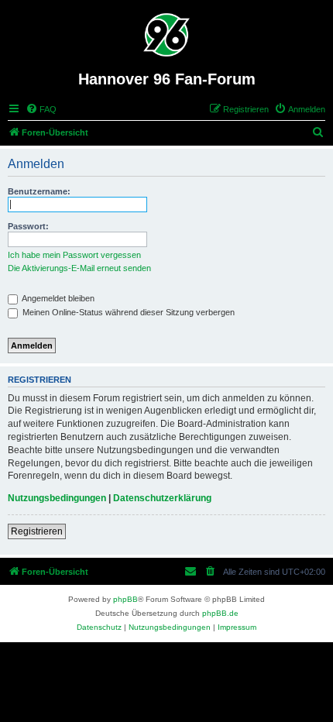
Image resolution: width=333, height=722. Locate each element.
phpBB (125, 599)
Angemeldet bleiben (57, 298)
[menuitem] (41, 109)
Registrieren (37, 531)
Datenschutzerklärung (162, 498)
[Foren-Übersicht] (166, 35)
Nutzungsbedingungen (57, 498)
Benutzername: (39, 191)
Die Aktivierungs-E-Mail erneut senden (79, 268)
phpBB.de (220, 613)
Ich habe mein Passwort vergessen (74, 255)
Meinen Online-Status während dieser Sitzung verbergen (127, 312)
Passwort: (28, 226)
